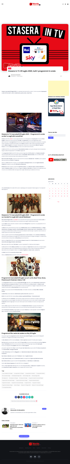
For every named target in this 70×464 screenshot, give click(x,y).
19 (55, 193)
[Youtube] (67, 4)
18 (52, 193)
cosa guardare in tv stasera (30, 373)
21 (61, 193)
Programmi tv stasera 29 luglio (7, 385)
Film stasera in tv (5, 378)
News (10, 68)
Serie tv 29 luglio (17, 385)
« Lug (58, 201)
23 (67, 193)
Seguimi (44, 408)
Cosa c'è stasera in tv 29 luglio (7, 373)
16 (67, 191)
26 (55, 196)
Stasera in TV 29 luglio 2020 (26, 385)
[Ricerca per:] (57, 135)
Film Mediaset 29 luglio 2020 (16, 375)
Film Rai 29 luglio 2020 (26, 375)
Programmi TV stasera (36, 382)
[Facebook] (62, 4)
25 (52, 196)
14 (61, 191)
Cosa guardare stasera (40, 373)
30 (67, 196)
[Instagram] (65, 4)
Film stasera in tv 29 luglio (13, 378)
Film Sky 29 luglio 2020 (35, 375)
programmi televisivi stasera (34, 380)
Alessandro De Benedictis (15, 74)
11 (52, 191)
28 (61, 196)
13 (58, 191)
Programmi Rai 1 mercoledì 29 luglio (8, 380)
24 (49, 196)
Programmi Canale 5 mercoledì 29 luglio (36, 378)
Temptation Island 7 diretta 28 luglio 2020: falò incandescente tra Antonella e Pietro (16, 426)
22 (64, 193)
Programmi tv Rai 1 (28, 382)
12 (55, 191)
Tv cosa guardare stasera (6, 387)
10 (49, 191)
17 (49, 193)
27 (58, 196)
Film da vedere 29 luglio (6, 375)
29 (64, 196)
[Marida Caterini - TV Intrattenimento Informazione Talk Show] (35, 4)
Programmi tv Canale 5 (6, 382)
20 (58, 193)
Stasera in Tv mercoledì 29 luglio (37, 385)
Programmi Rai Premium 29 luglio (22, 380)
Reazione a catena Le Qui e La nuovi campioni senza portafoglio (38, 426)
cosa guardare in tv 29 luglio (19, 373)
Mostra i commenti (24, 436)
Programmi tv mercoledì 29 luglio (17, 382)
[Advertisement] (58, 88)
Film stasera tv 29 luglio (23, 378)
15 (64, 191)
